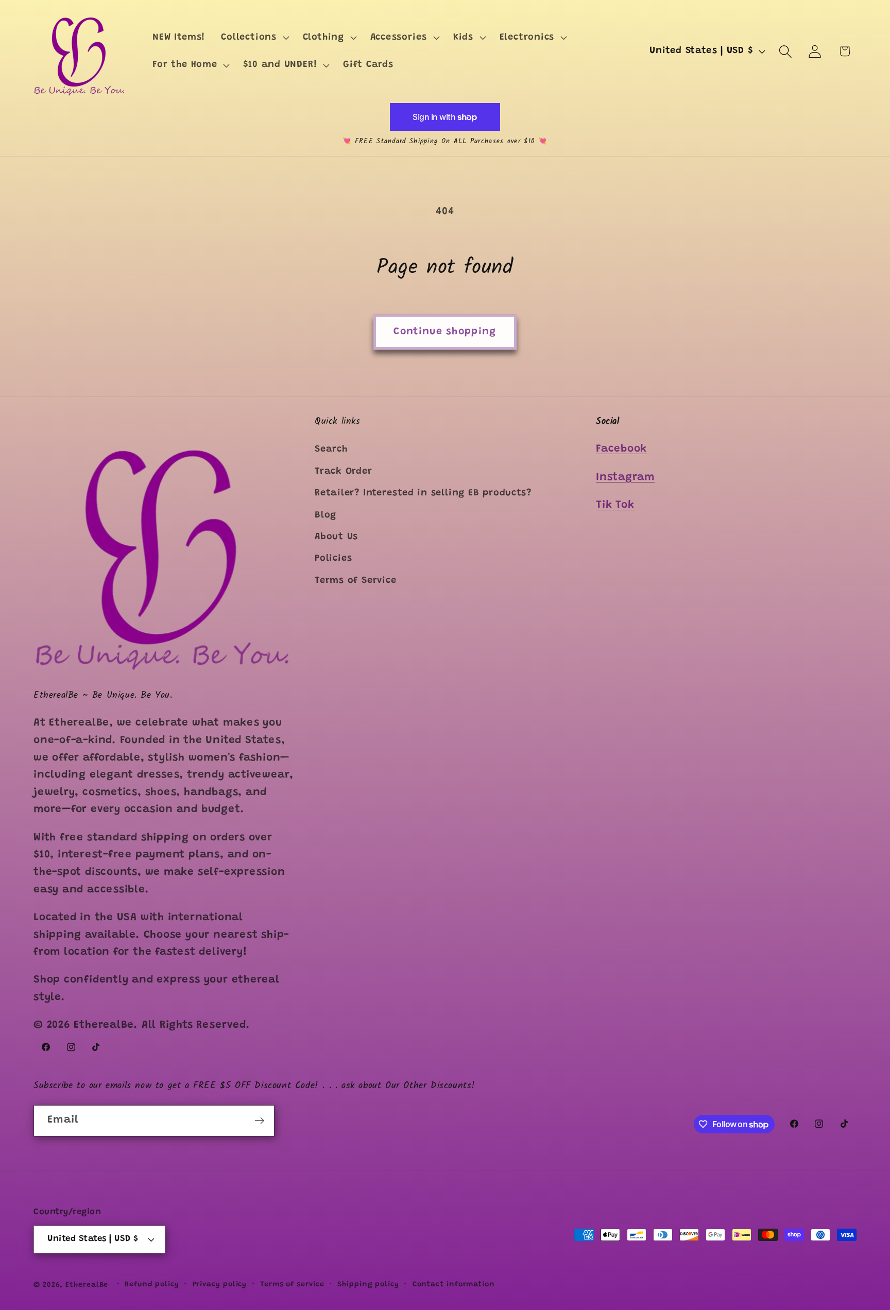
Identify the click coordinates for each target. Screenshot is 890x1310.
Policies (333, 559)
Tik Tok (615, 505)
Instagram (625, 477)
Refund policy (152, 1284)
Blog (325, 515)
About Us (336, 537)
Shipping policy (368, 1284)
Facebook (621, 449)
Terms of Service (355, 580)
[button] (254, 37)
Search (331, 450)
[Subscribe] (259, 1120)
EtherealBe (86, 1285)
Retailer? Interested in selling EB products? (423, 493)
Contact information (454, 1284)
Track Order (343, 471)
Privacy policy (220, 1284)
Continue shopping (444, 332)
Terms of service (292, 1284)
